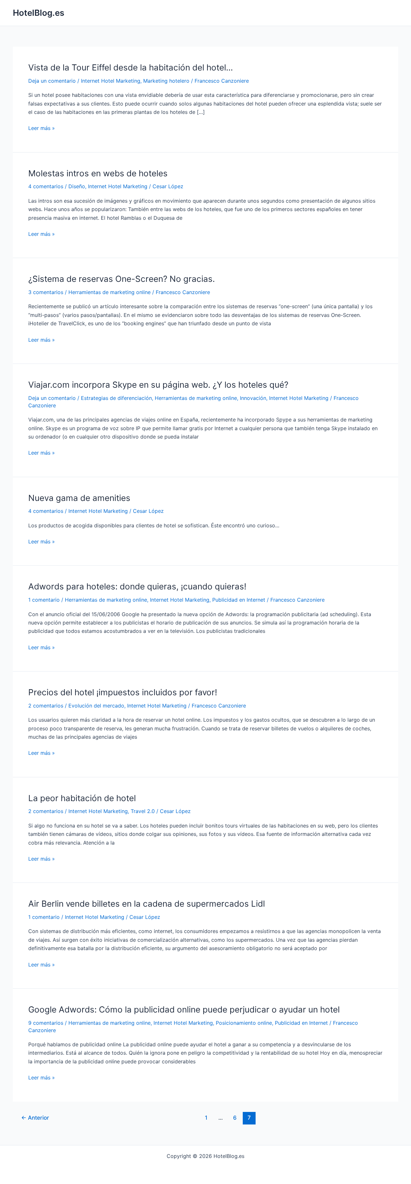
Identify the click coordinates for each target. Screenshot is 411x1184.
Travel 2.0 (143, 811)
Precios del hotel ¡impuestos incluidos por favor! (122, 692)
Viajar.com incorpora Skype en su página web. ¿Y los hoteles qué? (158, 385)
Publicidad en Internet (238, 600)
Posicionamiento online (244, 1023)
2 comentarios (45, 705)
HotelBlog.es (38, 13)
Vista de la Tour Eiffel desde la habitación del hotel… (130, 67)
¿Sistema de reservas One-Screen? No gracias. (121, 279)
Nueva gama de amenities (79, 498)
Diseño (76, 186)
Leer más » (41, 128)
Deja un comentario (52, 81)
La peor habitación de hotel (82, 798)
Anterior (35, 1117)
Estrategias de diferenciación (116, 398)
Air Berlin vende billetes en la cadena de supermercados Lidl (146, 904)
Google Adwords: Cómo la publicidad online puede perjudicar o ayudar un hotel (184, 1009)
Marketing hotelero (166, 81)
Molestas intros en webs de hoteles (98, 173)
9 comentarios (45, 1023)
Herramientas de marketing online (109, 292)
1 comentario (44, 600)
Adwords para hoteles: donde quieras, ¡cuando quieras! (137, 586)
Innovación (253, 398)
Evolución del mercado (96, 705)
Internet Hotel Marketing (110, 81)
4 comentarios (45, 186)
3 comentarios (45, 292)
